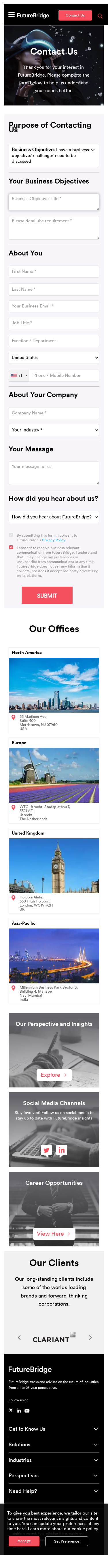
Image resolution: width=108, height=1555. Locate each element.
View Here (50, 1234)
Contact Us (75, 15)
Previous (18, 1336)
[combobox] (19, 376)
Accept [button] (24, 1541)
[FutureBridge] (33, 15)
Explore (50, 1075)
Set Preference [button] (66, 1541)
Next (89, 1336)
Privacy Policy (53, 540)
